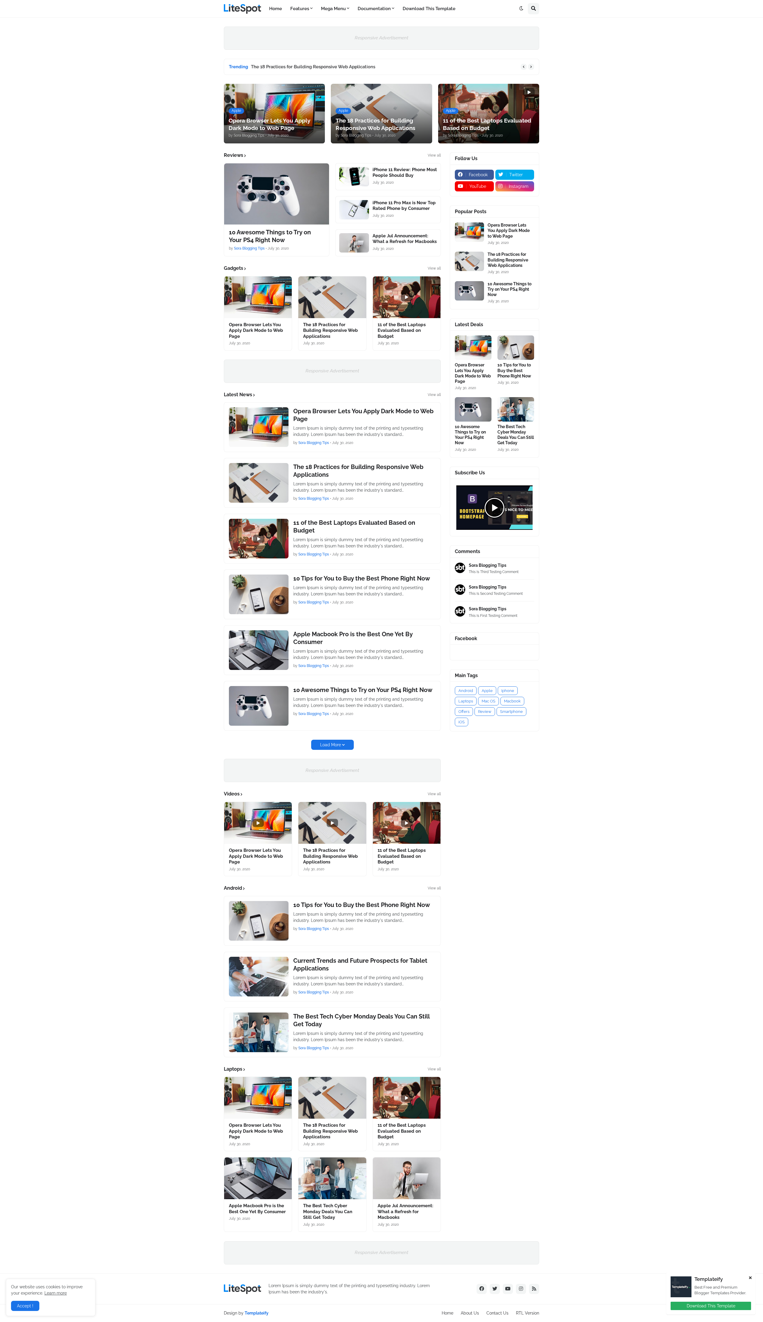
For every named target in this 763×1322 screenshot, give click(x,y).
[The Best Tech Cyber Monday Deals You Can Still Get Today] (259, 1032)
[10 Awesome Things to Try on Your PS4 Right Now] (276, 194)
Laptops (465, 701)
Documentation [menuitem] (374, 8)
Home (447, 1313)
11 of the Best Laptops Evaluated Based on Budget (304, 66)
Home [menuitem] (275, 8)
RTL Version (527, 1313)
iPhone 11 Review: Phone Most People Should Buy (405, 172)
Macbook (512, 701)
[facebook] (482, 1289)
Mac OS (488, 701)
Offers (463, 711)
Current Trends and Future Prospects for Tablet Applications (360, 964)
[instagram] (521, 1289)
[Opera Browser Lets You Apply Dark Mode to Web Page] (258, 297)
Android (465, 690)
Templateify (257, 1313)
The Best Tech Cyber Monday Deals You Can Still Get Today (361, 1020)
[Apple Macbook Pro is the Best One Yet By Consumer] (259, 650)
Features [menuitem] (299, 8)
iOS (461, 722)
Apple (487, 690)
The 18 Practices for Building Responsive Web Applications (330, 330)
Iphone (507, 690)
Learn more (55, 1293)
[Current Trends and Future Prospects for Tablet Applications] (259, 976)
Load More (330, 744)
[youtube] (508, 1289)
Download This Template (711, 1306)
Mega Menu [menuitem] (333, 8)
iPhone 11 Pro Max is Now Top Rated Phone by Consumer (404, 205)
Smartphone (511, 711)
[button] (521, 8)
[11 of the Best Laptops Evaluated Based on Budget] (407, 297)
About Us (470, 1313)
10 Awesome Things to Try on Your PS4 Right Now (270, 236)
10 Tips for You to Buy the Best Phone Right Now (361, 578)
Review (484, 711)
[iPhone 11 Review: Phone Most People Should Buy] (354, 176)
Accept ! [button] (25, 1306)
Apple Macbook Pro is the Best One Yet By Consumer (352, 638)
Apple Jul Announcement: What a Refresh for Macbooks (405, 238)
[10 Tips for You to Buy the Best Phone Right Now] (259, 594)
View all (434, 155)
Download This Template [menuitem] (429, 8)
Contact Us (497, 1313)
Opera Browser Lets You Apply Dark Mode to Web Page (256, 330)
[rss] (534, 1289)
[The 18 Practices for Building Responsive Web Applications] (332, 297)
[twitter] (495, 1289)
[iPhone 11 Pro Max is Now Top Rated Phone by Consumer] (354, 209)
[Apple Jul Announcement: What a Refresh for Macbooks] (354, 243)
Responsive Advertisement (381, 38)
